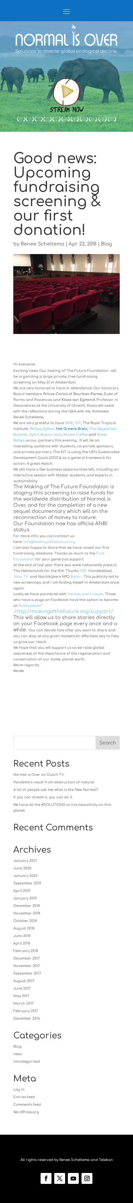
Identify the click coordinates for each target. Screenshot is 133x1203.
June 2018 (22, 936)
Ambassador (30, 605)
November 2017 (26, 966)
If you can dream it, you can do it (42, 797)
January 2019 (25, 898)
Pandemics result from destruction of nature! (53, 782)
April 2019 (21, 891)
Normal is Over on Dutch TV (38, 775)
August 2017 (23, 981)
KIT (78, 423)
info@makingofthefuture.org (49, 542)
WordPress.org (26, 1112)
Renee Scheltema (42, 244)
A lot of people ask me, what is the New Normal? (55, 790)
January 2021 (25, 861)
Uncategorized (26, 1061)
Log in (19, 1089)
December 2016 (26, 1018)
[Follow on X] (59, 1178)
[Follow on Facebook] (46, 1178)
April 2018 (21, 943)
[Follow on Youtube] (73, 1178)
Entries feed (24, 1097)
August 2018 (23, 928)
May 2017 (21, 996)
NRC (83, 571)
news (17, 1054)
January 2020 (25, 876)
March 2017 (23, 1003)
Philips (35, 429)
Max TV (21, 576)
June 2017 (22, 988)
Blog (106, 244)
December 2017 (26, 958)
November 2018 (26, 913)
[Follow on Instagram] (87, 1178)
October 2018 (25, 921)
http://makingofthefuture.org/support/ (64, 611)
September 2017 (27, 973)
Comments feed (27, 1104)
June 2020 (22, 868)
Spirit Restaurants (45, 434)
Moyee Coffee (75, 434)
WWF (69, 423)
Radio (76, 576)
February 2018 (25, 951)
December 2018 (26, 906)
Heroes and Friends (85, 594)
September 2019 (27, 883)
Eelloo (48, 429)
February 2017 (25, 1011)
